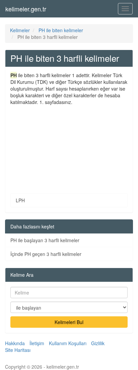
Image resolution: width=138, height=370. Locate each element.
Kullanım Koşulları (67, 343)
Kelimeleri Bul (69, 322)
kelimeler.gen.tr (25, 8)
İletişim (36, 343)
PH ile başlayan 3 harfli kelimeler (44, 240)
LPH (20, 200)
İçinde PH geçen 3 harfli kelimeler (45, 254)
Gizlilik (98, 343)
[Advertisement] (69, 144)
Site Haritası (17, 350)
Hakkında (15, 343)
